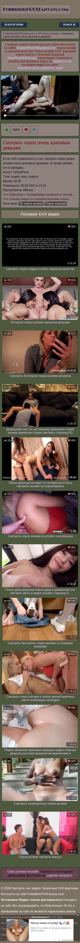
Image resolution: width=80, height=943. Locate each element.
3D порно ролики (31, 203)
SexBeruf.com (62, 61)
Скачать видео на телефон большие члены (39, 199)
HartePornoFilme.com (22, 58)
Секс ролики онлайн (23, 871)
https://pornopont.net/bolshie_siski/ (40, 68)
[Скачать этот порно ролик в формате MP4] (34, 129)
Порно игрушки (55, 203)
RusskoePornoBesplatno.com (36, 47)
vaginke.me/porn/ (59, 875)
